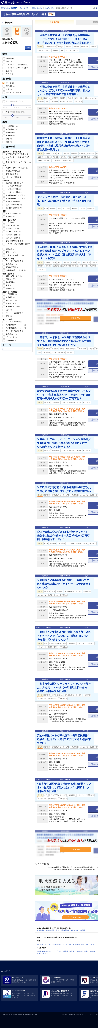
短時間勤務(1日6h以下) (15, 198)
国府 (57, 930)
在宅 (8, 316)
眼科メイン (11, 300)
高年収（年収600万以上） (16, 168)
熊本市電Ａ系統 (37, 8)
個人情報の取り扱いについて (78, 1014)
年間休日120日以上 (14, 228)
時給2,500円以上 (13, 171)
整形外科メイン (12, 307)
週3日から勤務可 (13, 238)
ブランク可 (11, 337)
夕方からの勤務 (12, 201)
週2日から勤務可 (13, 235)
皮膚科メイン (11, 303)
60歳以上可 (11, 279)
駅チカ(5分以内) (13, 213)
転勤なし (10, 249)
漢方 (8, 310)
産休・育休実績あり (14, 261)
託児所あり (11, 264)
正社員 (9, 83)
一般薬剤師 (11, 126)
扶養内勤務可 (11, 340)
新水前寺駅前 (50, 930)
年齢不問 (10, 282)
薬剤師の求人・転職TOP (9, 8)
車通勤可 (10, 216)
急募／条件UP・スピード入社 (18, 162)
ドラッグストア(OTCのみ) (16, 68)
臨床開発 (10, 136)
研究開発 (10, 132)
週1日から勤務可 (13, 232)
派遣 (8, 89)
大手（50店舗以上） (14, 255)
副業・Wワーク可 (13, 276)
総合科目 (10, 297)
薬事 (8, 142)
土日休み (10, 222)
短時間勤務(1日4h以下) (15, 195)
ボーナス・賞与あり (14, 177)
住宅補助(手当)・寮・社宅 (16, 270)
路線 (17, 34)
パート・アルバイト (14, 92)
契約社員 (10, 86)
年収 (15, 101)
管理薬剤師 (11, 129)
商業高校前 (74, 930)
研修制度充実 (11, 267)
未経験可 (10, 288)
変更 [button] (28, 48)
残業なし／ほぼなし (14, 183)
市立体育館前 (64, 930)
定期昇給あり (11, 174)
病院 (8, 61)
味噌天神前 (40, 930)
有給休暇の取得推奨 (14, 241)
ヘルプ (92, 1014)
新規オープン (11, 252)
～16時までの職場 (13, 186)
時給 (15, 112)
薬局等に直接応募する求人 (16, 154)
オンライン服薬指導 (14, 313)
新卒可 (9, 285)
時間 (27, 34)
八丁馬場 (82, 930)
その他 (9, 74)
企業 (8, 71)
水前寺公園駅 (49, 8)
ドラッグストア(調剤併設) (16, 65)
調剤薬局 (10, 58)
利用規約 (64, 1014)
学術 (8, 139)
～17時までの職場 (13, 189)
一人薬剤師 (11, 294)
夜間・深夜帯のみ (13, 205)
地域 (7, 34)
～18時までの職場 (13, 192)
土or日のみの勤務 (13, 208)
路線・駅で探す (25, 8)
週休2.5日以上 (12, 225)
